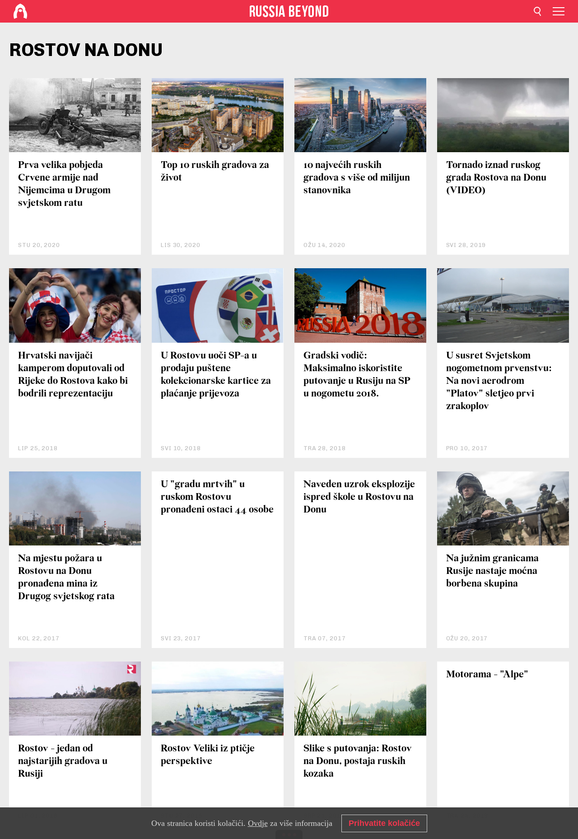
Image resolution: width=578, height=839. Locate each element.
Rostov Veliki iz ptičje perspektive (208, 755)
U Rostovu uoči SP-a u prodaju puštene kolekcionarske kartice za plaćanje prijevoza (216, 375)
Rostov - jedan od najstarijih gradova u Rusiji (62, 761)
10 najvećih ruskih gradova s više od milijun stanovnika (356, 178)
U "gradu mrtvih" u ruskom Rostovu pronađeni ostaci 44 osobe (217, 497)
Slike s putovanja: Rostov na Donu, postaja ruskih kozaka (357, 761)
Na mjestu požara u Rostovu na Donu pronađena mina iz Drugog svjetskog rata (66, 578)
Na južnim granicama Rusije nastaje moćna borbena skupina (492, 571)
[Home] (20, 11)
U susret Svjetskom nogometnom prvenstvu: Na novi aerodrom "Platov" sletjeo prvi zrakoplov (499, 381)
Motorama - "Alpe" (487, 675)
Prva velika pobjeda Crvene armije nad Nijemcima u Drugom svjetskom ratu (64, 184)
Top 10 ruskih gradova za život (215, 171)
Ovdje (258, 823)
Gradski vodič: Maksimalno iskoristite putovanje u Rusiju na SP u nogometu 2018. (356, 375)
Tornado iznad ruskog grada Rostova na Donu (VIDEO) (496, 178)
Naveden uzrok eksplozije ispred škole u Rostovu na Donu (359, 497)
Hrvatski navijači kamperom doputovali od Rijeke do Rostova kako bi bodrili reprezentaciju (73, 375)
